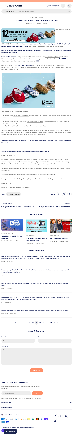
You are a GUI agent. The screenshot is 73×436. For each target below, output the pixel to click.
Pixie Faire (9, 427)
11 (29, 323)
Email (40, 337)
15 (43, 323)
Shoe (46, 57)
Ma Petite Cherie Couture (35, 122)
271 (51, 323)
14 (40, 323)
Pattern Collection (54, 57)
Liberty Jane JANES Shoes (21, 115)
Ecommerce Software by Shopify (23, 427)
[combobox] (36, 11)
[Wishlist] (63, 6)
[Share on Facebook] (59, 194)
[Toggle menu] (2, 6)
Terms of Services (25, 398)
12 (33, 323)
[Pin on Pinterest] (69, 194)
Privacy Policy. (37, 398)
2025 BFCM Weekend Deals (59, 238)
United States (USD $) (10, 415)
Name (3, 337)
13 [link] (36, 323)
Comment (5, 346)
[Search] (69, 11)
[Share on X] (64, 194)
